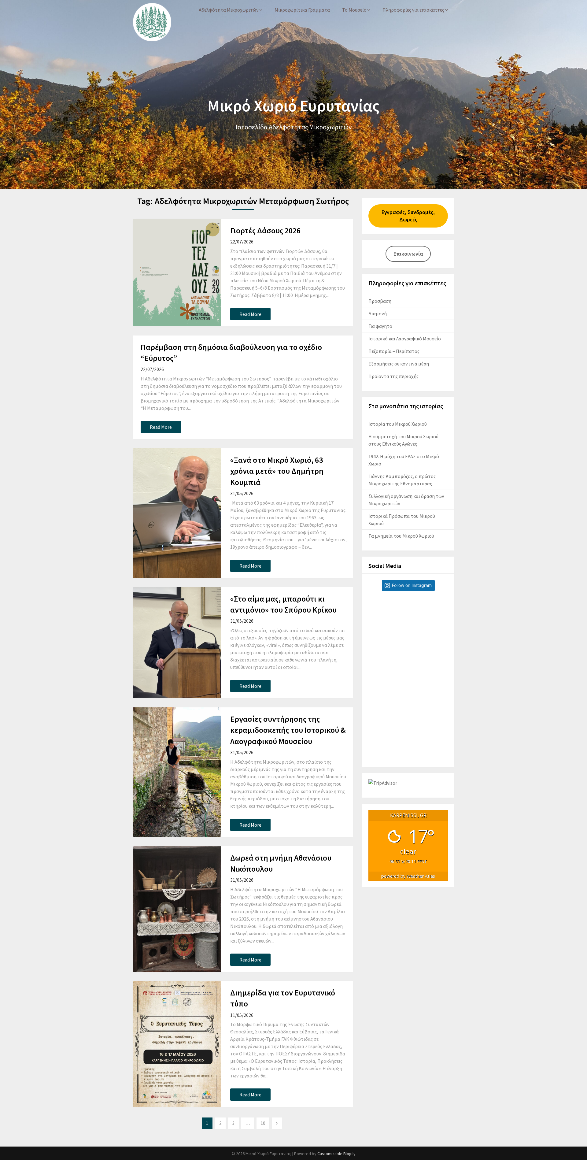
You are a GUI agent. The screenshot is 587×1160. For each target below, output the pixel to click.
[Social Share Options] (374, 670)
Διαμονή (377, 313)
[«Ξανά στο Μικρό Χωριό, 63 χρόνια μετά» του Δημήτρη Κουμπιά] (177, 513)
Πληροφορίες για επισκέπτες (413, 10)
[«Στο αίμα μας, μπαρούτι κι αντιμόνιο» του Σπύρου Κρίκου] (177, 642)
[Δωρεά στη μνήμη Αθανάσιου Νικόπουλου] (177, 909)
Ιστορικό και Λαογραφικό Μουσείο (404, 338)
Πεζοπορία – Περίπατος (393, 351)
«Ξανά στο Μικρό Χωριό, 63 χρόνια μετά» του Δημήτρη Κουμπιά (276, 471)
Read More (250, 314)
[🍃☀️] (408, 636)
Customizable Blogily (336, 1153)
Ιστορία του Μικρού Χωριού (397, 424)
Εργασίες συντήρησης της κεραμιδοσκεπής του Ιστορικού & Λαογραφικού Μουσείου (288, 730)
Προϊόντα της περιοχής (393, 376)
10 (263, 1123)
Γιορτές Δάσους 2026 (265, 230)
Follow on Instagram (412, 585)
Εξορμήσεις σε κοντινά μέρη (398, 364)
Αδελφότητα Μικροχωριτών (229, 10)
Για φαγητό (380, 326)
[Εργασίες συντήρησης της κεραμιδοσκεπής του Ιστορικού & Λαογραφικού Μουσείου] (177, 772)
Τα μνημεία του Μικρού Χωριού (401, 536)
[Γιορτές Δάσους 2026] (177, 272)
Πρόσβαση (379, 301)
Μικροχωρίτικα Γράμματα (302, 10)
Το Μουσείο (354, 10)
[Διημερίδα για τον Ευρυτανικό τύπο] (177, 1044)
